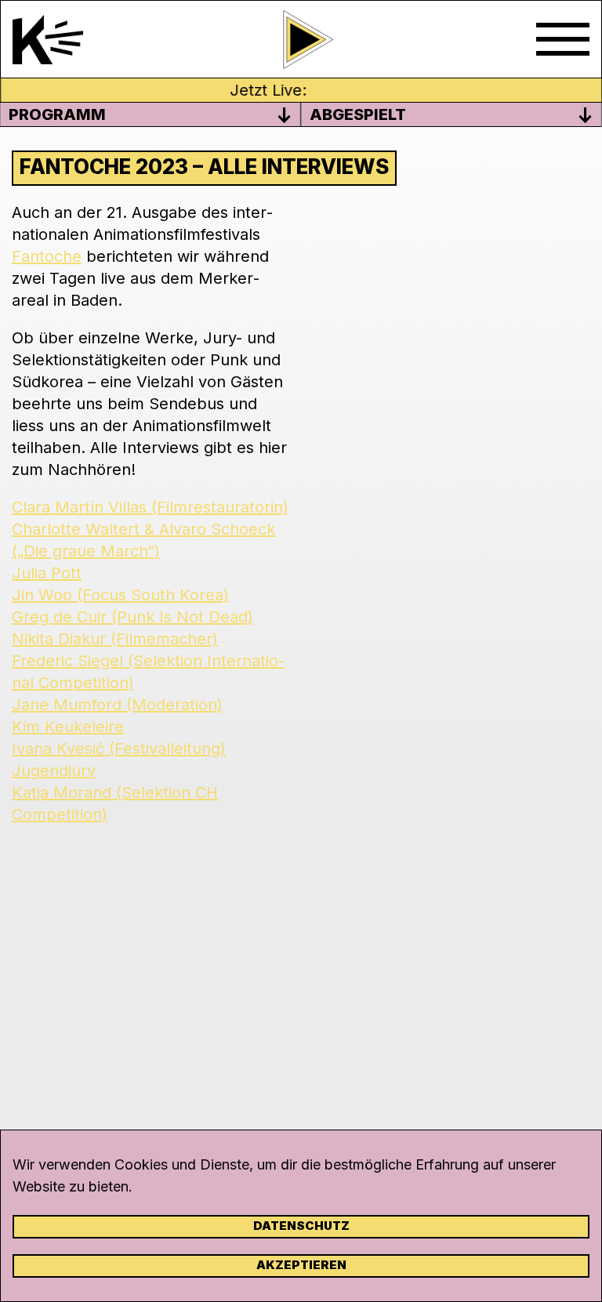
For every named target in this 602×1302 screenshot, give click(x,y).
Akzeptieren (301, 1264)
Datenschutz (301, 1225)
